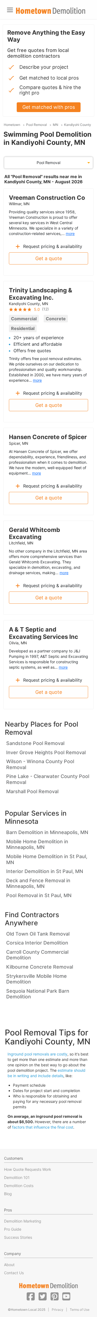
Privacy (57, 1310)
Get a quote (48, 258)
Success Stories (18, 1237)
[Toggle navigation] (10, 10)
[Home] (51, 11)
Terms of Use (79, 1310)
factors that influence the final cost (42, 1127)
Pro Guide (12, 1229)
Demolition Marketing (22, 1221)
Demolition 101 (17, 1177)
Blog (8, 1193)
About (9, 1264)
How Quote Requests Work (27, 1169)
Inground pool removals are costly (37, 1054)
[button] (30, 1296)
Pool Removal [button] (48, 162)
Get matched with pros (48, 107)
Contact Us (14, 1272)
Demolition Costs (18, 1185)
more (70, 233)
